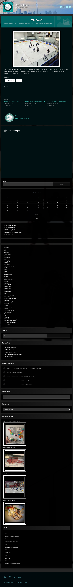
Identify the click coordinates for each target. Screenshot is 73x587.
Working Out (7, 324)
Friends (6, 273)
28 (66, 207)
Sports (6, 308)
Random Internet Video (10, 298)
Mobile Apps (7, 288)
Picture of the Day (48, 23)
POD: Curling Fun (8, 234)
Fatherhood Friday (9, 266)
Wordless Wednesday (10, 322)
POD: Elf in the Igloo (17, 372)
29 (7, 210)
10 (27, 202)
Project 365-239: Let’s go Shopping (12, 563)
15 (7, 205)
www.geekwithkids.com (22, 118)
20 (57, 205)
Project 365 (7, 296)
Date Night (7, 257)
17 (27, 205)
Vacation (6, 317)
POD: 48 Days (7, 552)
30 (17, 210)
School (6, 305)
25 (38, 207)
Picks (5, 293)
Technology (7, 313)
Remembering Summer (10, 302)
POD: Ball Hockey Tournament (56, 102)
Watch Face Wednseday (10, 319)
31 (27, 210)
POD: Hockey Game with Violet (35, 102)
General (6, 278)
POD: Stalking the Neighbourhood (12, 232)
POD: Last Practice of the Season (12, 536)
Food (5, 271)
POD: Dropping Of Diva (10, 230)
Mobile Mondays (8, 290)
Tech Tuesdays (8, 312)
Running (6, 303)
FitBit (5, 269)
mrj (37, 23)
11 (38, 202)
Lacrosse (6, 283)
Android (6, 247)
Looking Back (7, 286)
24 (27, 207)
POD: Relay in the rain (10, 225)
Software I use (8, 307)
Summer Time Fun (9, 310)
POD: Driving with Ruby (26, 384)
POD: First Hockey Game (11, 102)
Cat (5, 250)
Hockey (41, 23)
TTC (5, 315)
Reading (6, 300)
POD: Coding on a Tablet (35, 368)
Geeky (6, 276)
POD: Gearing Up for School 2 (11, 547)
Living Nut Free (8, 284)
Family (6, 262)
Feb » (36, 218)
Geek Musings (8, 274)
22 (7, 207)
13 (57, 202)
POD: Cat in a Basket (9, 227)
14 (66, 202)
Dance (6, 255)
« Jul (36, 214)
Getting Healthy (8, 279)
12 (47, 202)
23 (17, 207)
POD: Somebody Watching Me (11, 541)
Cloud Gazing (7, 254)
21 (66, 205)
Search (4, 181)
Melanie (9, 372)
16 (17, 205)
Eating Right (7, 261)
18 (38, 205)
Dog (5, 259)
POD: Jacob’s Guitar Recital (27, 376)
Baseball (6, 249)
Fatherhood (7, 264)
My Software (7, 291)
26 (47, 207)
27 (57, 207)
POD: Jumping (8, 558)
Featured (6, 267)
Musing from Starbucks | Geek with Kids (17, 368)
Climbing (6, 252)
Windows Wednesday (10, 320)
